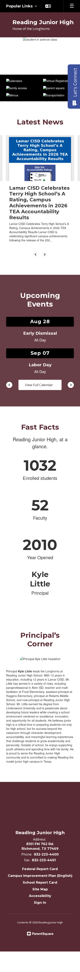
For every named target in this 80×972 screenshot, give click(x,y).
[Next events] (71, 385)
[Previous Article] (35, 254)
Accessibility (40, 896)
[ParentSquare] (40, 934)
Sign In (40, 903)
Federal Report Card (40, 869)
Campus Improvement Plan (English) (40, 876)
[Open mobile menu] (72, 6)
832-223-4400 (46, 854)
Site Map (40, 889)
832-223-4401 (44, 860)
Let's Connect (75, 82)
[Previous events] (9, 385)
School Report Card (40, 882)
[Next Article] (44, 254)
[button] (21, 6)
